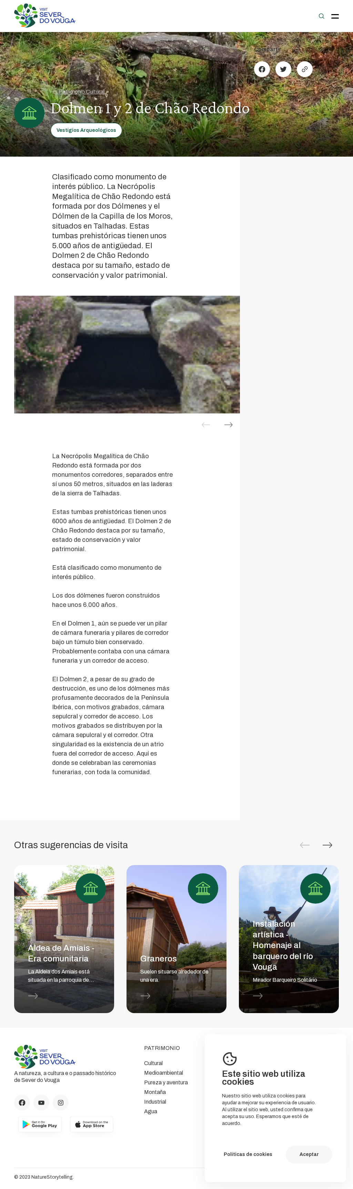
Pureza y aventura (166, 1082)
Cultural (153, 1063)
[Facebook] (262, 69)
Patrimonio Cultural (81, 92)
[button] (228, 424)
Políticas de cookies (248, 1154)
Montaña (155, 1092)
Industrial (155, 1102)
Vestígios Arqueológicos (86, 130)
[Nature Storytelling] (44, 26)
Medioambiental (163, 1073)
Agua (150, 1111)
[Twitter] (283, 69)
